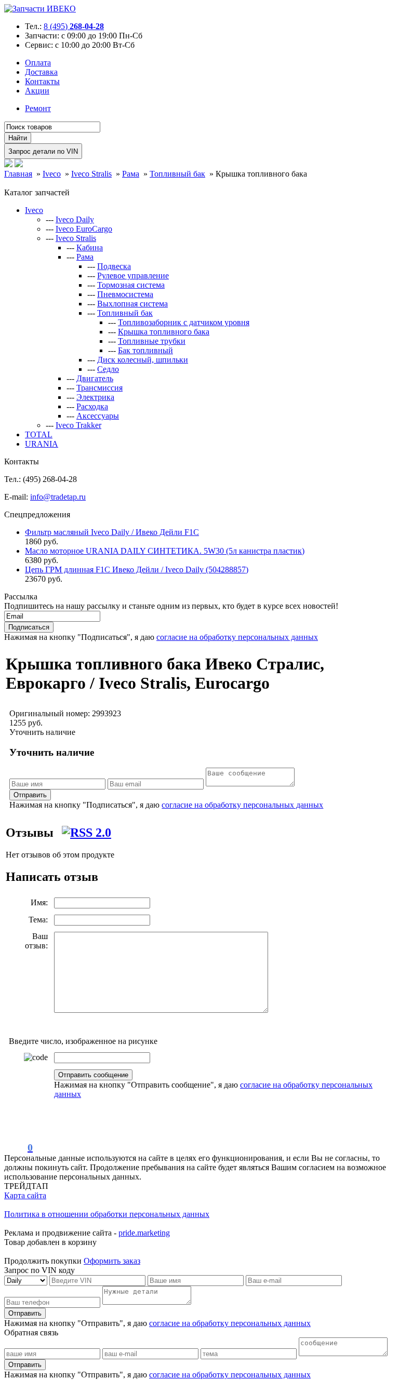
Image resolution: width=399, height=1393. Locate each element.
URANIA (41, 443)
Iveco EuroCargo (84, 228)
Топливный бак (125, 313)
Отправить (30, 795)
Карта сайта (25, 1195)
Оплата (38, 62)
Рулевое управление (133, 275)
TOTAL (38, 434)
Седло (108, 369)
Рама (85, 256)
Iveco (34, 210)
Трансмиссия (99, 387)
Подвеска (114, 266)
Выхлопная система (132, 303)
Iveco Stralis (76, 238)
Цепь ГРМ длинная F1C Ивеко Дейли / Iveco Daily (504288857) (136, 569)
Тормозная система (131, 284)
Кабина (89, 247)
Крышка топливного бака (163, 331)
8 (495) (74, 26)
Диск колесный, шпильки (142, 359)
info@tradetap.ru (58, 496)
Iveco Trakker (78, 425)
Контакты (42, 81)
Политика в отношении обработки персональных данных (106, 1214)
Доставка (41, 72)
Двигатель (94, 378)
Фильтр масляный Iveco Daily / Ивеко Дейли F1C (112, 532)
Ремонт (38, 108)
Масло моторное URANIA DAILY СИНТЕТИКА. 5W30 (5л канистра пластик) (164, 550)
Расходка (92, 406)
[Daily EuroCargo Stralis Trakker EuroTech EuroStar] (26, 1280)
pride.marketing (144, 1232)
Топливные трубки (151, 341)
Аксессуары (97, 415)
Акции (37, 90)
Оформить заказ (112, 1260)
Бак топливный (145, 350)
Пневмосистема (125, 294)
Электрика (95, 397)
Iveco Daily (75, 219)
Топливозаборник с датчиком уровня (183, 322)
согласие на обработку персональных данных (237, 637)
